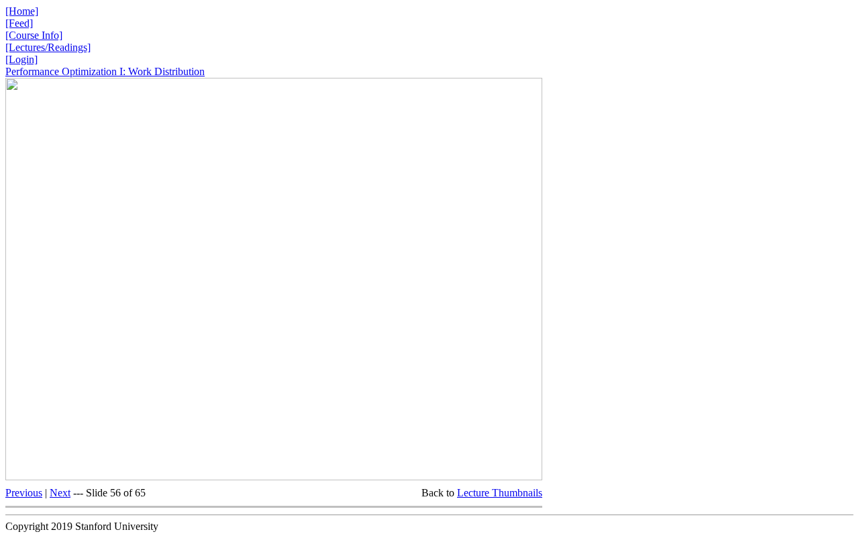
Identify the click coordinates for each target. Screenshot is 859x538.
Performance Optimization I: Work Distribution (105, 71)
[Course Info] (33, 35)
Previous (23, 492)
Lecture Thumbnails (499, 492)
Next (60, 492)
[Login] (21, 59)
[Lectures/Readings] (48, 47)
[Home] (21, 11)
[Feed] (19, 23)
